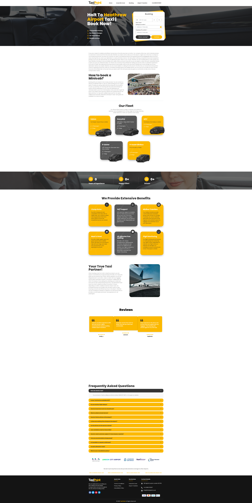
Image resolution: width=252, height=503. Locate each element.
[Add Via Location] (161, 27)
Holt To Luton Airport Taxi (133, 472)
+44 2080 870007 (156, 3)
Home (110, 3)
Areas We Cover (120, 3)
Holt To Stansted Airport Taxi (115, 472)
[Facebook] (90, 492)
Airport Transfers (142, 3)
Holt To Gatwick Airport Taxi (96, 472)
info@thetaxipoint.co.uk (150, 490)
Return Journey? (143, 37)
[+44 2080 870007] (142, 487)
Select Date (139, 22)
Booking (131, 3)
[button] (143, 3)
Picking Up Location (141, 24)
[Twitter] (93, 492)
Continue (156, 37)
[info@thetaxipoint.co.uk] (142, 490)
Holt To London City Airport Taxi (153, 472)
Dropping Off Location (141, 29)
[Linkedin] (99, 492)
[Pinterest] (96, 492)
